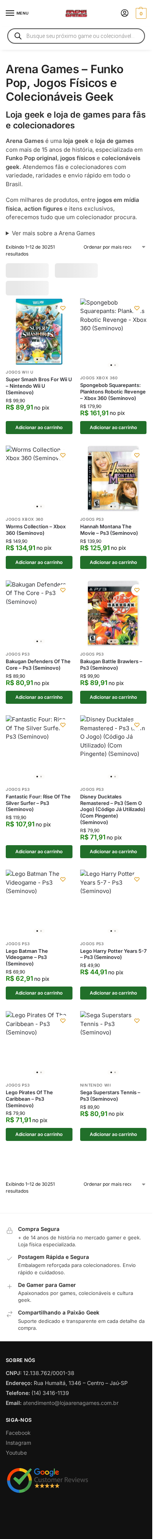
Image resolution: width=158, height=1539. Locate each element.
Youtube (16, 1452)
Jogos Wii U (19, 372)
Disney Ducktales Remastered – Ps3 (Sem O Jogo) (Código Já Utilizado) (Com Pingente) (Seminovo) (112, 809)
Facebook (18, 1432)
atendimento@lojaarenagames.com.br (70, 1403)
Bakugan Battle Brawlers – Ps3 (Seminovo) (111, 664)
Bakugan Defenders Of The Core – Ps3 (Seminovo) (38, 664)
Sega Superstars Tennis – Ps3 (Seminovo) (110, 1095)
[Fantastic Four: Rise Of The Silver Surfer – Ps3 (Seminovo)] (39, 748)
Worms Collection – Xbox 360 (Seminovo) (36, 529)
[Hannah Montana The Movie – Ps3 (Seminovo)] (113, 479)
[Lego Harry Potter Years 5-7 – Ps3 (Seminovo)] (113, 903)
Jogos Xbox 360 (99, 377)
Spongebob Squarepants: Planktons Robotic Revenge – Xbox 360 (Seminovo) (113, 391)
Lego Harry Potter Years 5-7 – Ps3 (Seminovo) (113, 954)
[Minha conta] (124, 13)
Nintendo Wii (95, 1085)
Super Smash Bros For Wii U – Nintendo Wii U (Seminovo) (39, 385)
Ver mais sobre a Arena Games (53, 233)
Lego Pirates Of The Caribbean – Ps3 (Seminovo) (29, 1098)
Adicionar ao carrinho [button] (39, 427)
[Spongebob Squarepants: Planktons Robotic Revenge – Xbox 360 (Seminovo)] (113, 334)
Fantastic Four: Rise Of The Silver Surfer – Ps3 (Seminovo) (38, 803)
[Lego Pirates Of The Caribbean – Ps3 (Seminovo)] (39, 1044)
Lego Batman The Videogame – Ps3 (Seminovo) (27, 957)
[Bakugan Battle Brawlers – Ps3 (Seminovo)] (113, 613)
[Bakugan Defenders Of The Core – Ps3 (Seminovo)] (39, 613)
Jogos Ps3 (92, 519)
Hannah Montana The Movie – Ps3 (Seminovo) (109, 529)
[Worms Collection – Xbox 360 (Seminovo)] (39, 479)
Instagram (18, 1442)
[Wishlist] (63, 308)
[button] (140, 13)
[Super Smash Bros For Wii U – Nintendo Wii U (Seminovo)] (39, 331)
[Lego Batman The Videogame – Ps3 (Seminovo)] (39, 903)
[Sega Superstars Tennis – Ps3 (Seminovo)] (113, 1044)
